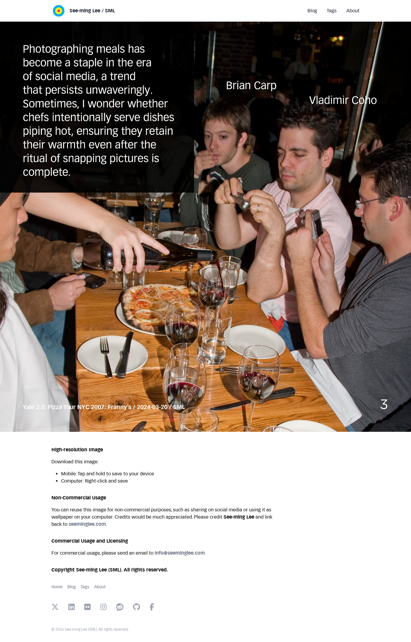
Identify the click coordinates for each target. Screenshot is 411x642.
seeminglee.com (87, 524)
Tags (85, 586)
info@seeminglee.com (180, 553)
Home (57, 586)
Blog (71, 586)
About (100, 586)
